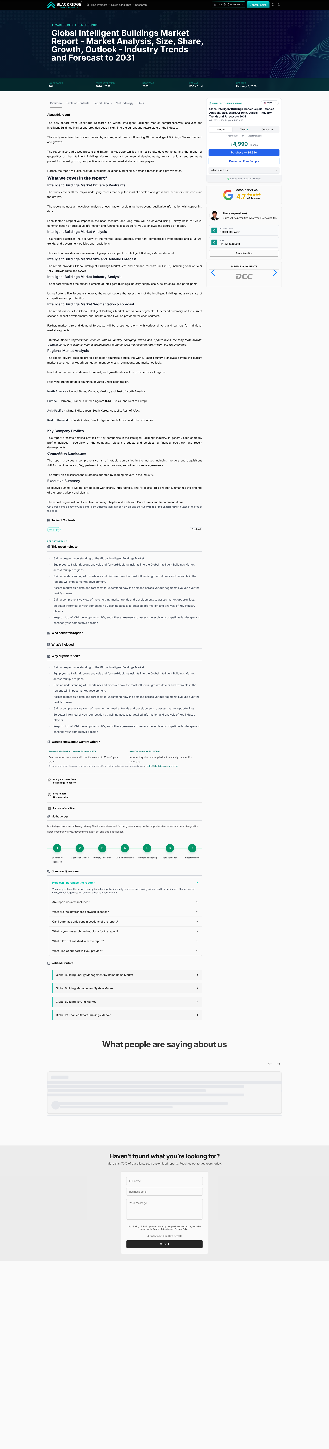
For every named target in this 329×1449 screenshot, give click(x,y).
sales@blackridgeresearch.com (162, 766)
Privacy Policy (182, 1229)
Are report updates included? (71, 902)
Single (220, 129)
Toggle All (196, 529)
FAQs (140, 103)
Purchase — (244, 152)
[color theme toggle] (279, 5)
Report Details (103, 103)
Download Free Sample (244, 161)
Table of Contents (77, 103)
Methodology (124, 103)
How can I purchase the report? (73, 882)
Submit (164, 1244)
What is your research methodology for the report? (85, 931)
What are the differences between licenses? (80, 911)
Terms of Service (161, 1229)
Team (243, 129)
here (119, 766)
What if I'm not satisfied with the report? (78, 941)
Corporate (267, 129)
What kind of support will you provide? (77, 951)
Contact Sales (258, 5)
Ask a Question (244, 253)
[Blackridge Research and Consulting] (64, 4)
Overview (56, 103)
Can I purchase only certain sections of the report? (85, 921)
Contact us (54, 344)
